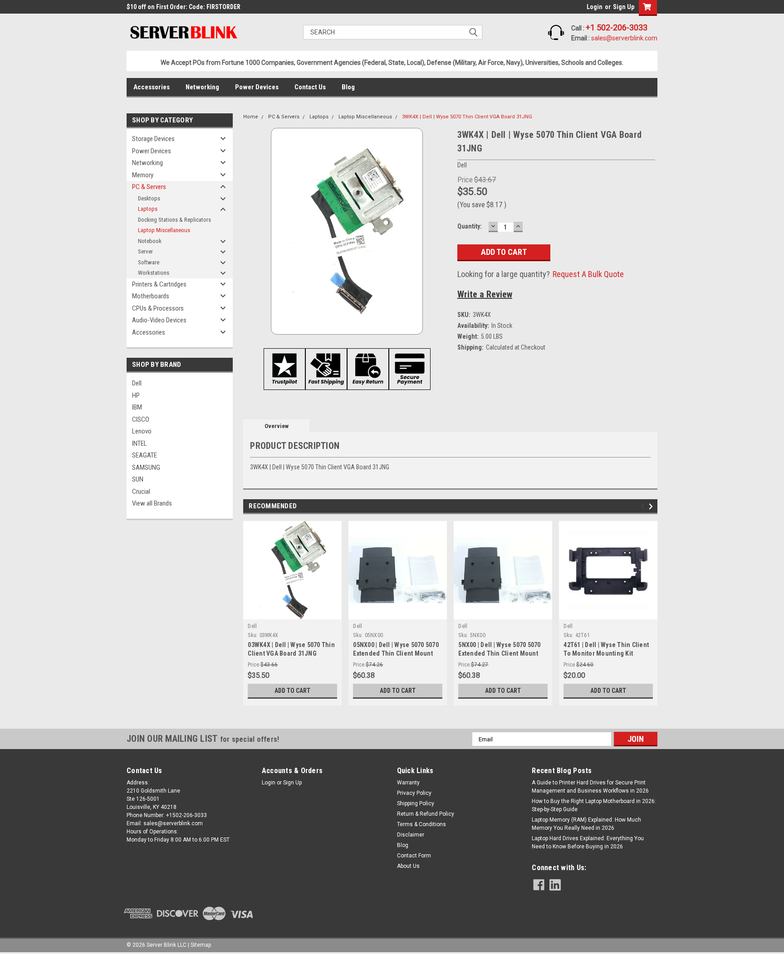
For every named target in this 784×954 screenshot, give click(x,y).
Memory (142, 175)
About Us (408, 866)
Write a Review (484, 294)
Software (148, 262)
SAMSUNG (146, 467)
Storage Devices (153, 139)
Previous (644, 506)
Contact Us (310, 87)
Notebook (150, 241)
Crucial (141, 491)
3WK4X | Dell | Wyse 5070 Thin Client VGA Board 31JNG (467, 117)
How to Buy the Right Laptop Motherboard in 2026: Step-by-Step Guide (594, 805)
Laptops (147, 208)
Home (250, 117)
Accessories (151, 87)
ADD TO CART (292, 690)
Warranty (408, 782)
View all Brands (152, 503)
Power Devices (257, 87)
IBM (137, 407)
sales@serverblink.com (624, 38)
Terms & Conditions (421, 824)
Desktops (149, 198)
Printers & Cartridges (159, 284)
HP (136, 395)
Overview (277, 426)
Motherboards (150, 296)
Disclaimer (410, 835)
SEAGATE (144, 455)
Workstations (153, 272)
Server (145, 251)
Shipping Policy (415, 803)
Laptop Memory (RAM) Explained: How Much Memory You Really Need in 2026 (586, 824)
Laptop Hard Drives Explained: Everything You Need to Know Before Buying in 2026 (588, 842)
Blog (348, 87)
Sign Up (623, 6)
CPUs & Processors (158, 308)
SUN (137, 479)
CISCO (140, 419)
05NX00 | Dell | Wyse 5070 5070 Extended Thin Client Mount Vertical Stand (396, 653)
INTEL (139, 443)
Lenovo (142, 431)
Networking (202, 87)
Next (652, 506)
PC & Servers (149, 187)
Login (595, 6)
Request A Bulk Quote (588, 274)
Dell (137, 383)
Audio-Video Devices (159, 320)
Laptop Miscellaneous (164, 230)
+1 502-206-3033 (616, 27)
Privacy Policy (414, 793)
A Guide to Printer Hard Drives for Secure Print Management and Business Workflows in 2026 (590, 786)
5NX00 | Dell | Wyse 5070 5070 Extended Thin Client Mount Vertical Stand (499, 653)
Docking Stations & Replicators (174, 219)
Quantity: (469, 226)
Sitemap (201, 945)
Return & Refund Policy (425, 814)
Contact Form (414, 855)
